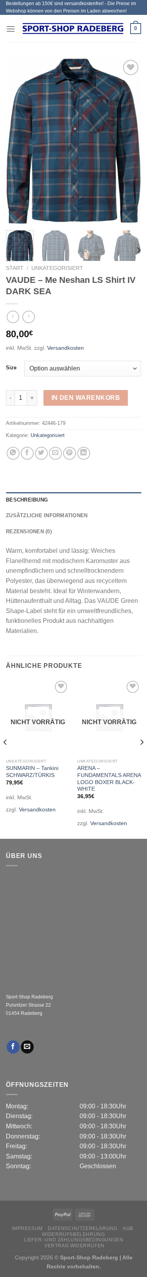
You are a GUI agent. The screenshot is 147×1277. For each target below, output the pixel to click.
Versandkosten (65, 348)
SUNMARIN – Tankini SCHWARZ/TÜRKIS (32, 771)
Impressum (27, 1228)
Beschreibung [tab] (27, 500)
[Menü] (10, 28)
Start (15, 268)
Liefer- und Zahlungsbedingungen (73, 1240)
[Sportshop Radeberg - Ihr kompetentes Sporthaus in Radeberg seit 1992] (72, 28)
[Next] (129, 141)
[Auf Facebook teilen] (27, 453)
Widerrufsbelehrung (73, 1234)
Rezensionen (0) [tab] (29, 531)
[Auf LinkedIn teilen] (83, 453)
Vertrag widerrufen (74, 1245)
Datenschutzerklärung (82, 1228)
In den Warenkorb (85, 397)
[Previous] (18, 141)
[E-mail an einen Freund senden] (55, 453)
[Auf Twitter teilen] (41, 453)
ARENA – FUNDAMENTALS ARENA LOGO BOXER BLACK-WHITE (109, 778)
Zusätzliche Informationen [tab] (46, 515)
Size (11, 368)
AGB (128, 1228)
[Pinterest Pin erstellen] (69, 453)
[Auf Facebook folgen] (13, 1047)
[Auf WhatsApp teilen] (13, 453)
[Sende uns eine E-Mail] (27, 1047)
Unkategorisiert (57, 268)
